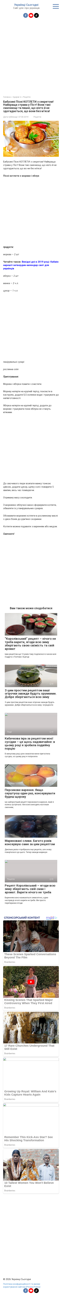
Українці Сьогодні (26, 4)
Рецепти (37, 117)
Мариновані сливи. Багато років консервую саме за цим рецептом (30, 842)
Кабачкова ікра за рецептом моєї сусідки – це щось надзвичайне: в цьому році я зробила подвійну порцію (30, 743)
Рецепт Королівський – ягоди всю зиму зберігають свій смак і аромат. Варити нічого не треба (30, 889)
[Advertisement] (31, 55)
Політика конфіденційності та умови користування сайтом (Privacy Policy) (21, 1285)
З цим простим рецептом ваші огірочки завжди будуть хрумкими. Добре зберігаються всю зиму (30, 693)
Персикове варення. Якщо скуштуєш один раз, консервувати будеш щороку (30, 793)
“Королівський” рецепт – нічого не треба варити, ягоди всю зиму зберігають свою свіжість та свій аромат (30, 644)
